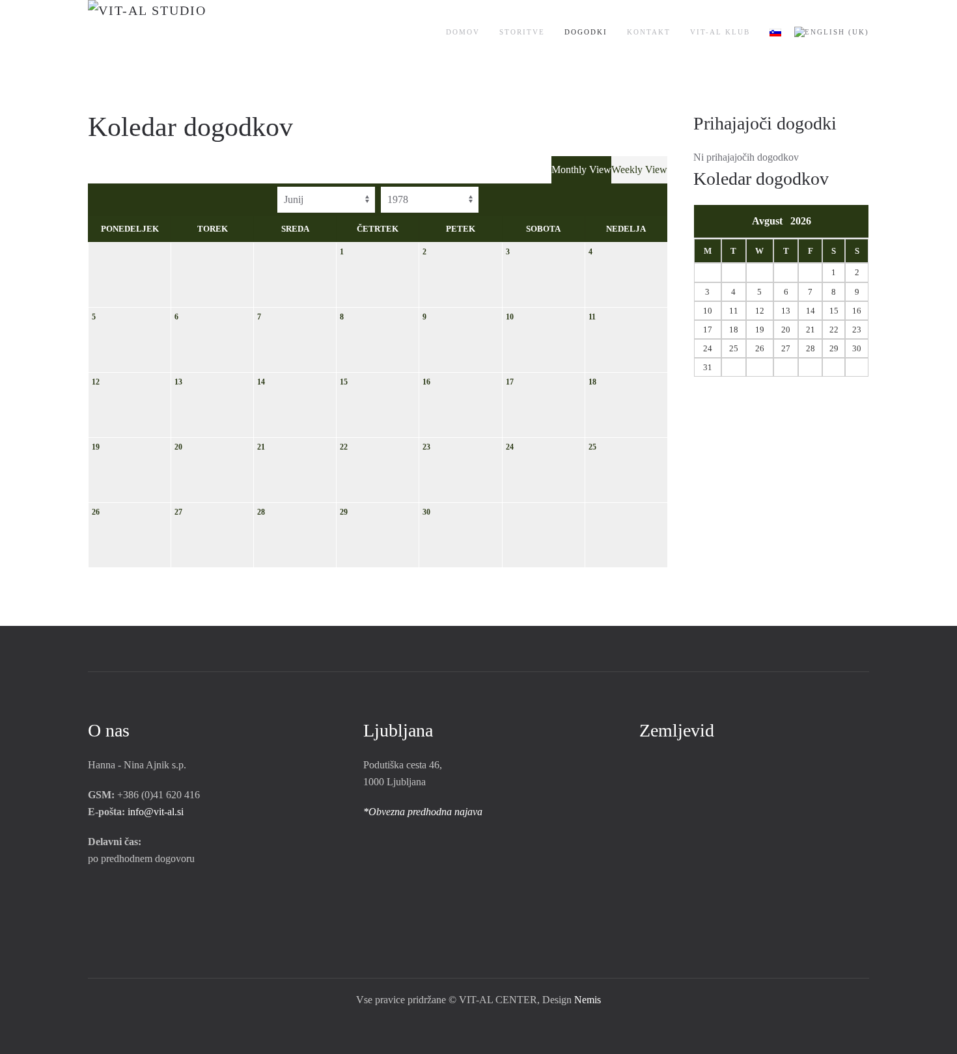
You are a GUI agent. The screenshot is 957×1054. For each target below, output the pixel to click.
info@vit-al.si (156, 811)
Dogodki (585, 32)
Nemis (587, 999)
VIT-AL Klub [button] (720, 32)
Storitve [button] (522, 32)
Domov (463, 32)
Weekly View (639, 169)
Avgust (771, 220)
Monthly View (581, 169)
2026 (800, 220)
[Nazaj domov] (187, 32)
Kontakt (649, 32)
